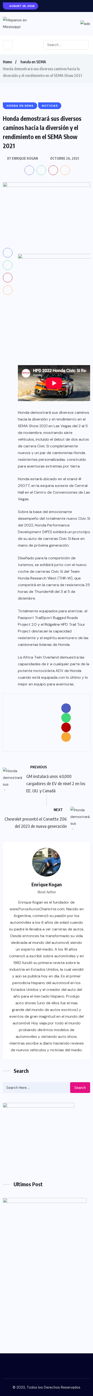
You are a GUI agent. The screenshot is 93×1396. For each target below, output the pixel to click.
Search (80, 1087)
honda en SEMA (33, 61)
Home (7, 61)
